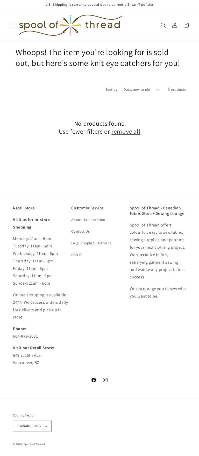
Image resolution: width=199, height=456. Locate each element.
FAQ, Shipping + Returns (91, 243)
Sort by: (112, 89)
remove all (125, 131)
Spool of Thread (34, 444)
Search (77, 254)
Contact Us (80, 231)
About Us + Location (88, 219)
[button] (11, 25)
